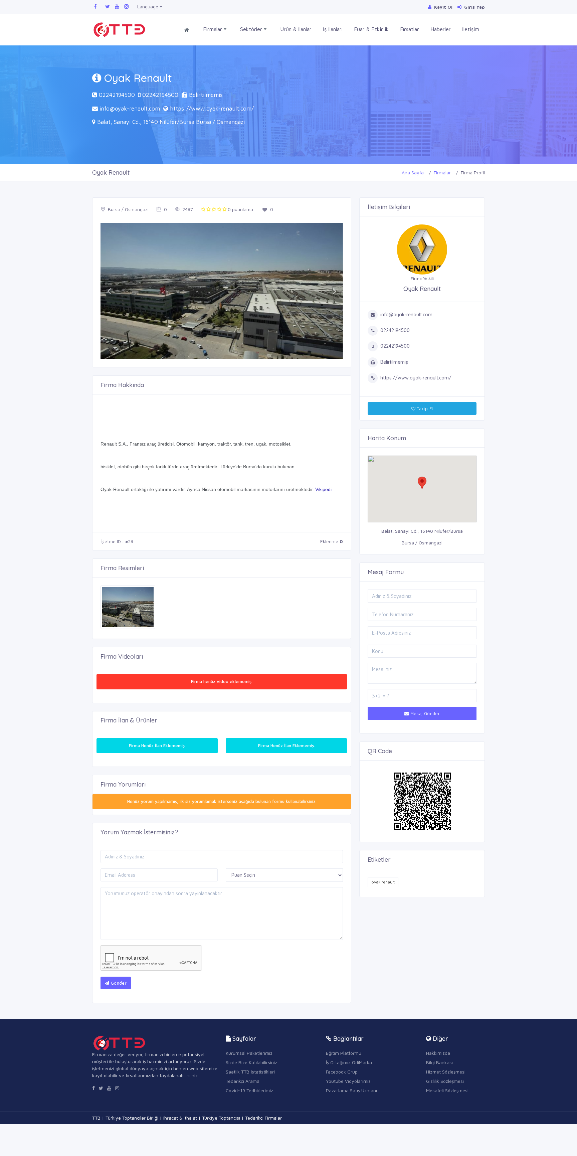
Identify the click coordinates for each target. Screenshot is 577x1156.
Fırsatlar (409, 29)
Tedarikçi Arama (242, 1081)
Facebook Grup (342, 1072)
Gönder (118, 983)
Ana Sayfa (413, 172)
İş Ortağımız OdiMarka (349, 1062)
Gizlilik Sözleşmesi (445, 1081)
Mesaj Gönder (424, 713)
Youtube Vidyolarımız (348, 1081)
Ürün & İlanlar (296, 29)
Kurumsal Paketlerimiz (249, 1053)
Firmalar (213, 29)
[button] (109, 291)
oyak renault (383, 881)
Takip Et (424, 408)
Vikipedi (323, 489)
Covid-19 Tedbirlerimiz (249, 1090)
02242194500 (117, 95)
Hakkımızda (438, 1053)
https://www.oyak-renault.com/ (212, 108)
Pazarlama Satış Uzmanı (351, 1090)
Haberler (440, 29)
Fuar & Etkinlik (371, 29)
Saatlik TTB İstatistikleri (250, 1072)
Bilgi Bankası (439, 1062)
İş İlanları (333, 29)
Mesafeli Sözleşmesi (447, 1090)
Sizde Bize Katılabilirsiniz (251, 1062)
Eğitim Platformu (343, 1053)
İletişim (470, 29)
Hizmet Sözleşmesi (445, 1072)
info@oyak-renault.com (130, 108)
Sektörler (252, 29)
